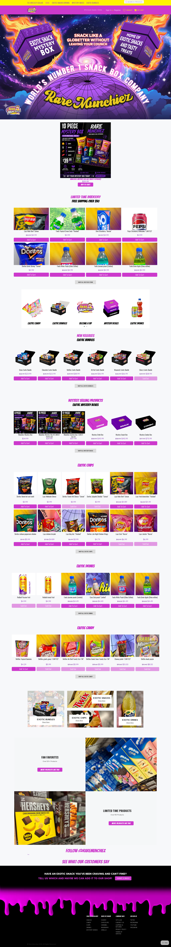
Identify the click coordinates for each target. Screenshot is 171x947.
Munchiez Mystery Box (25, 435)
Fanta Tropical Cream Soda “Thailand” (67, 231)
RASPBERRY (105, 927)
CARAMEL (104, 925)
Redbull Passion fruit (23, 597)
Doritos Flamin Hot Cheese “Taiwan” (73, 496)
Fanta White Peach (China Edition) (67, 266)
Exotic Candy (85, 323)
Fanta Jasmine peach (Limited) (103, 266)
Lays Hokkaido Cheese (49, 496)
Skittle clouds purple (147, 659)
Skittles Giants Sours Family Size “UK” (98, 659)
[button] (84, 326)
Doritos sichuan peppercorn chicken (25, 534)
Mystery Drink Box (97, 435)
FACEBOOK (133, 927)
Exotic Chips (60, 323)
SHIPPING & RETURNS (119, 926)
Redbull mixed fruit (48, 597)
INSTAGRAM (134, 922)
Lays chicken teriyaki (49, 534)
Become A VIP (137, 323)
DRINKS (88, 927)
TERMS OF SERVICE (119, 932)
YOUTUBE (133, 925)
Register (117, 10)
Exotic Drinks (34, 323)
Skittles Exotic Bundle (73, 370)
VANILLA (103, 930)
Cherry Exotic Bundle (145, 370)
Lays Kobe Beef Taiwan (31, 231)
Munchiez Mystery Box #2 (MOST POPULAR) (85, 179)
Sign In (108, 10)
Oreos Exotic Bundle (25, 370)
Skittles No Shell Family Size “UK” (73, 659)
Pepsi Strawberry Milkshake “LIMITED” (139, 231)
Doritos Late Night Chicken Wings (97, 534)
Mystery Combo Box (146, 435)
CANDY (88, 922)
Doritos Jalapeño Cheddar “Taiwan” (97, 496)
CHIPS (88, 925)
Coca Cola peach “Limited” (98, 597)
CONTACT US (120, 922)
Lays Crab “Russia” (121, 534)
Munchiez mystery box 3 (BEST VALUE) (73, 435)
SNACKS (89, 920)
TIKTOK (132, 920)
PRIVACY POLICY (121, 929)
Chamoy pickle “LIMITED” (123, 659)
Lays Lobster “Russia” (145, 534)
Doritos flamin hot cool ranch (25, 496)
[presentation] (18, 311)
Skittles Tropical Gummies (24, 659)
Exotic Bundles (111, 323)
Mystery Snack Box (122, 435)
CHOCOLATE (105, 922)
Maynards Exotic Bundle (121, 370)
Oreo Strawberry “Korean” (103, 231)
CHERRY (103, 920)
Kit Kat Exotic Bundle (97, 370)
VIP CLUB (119, 920)
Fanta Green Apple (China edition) (139, 266)
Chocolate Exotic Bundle (49, 370)
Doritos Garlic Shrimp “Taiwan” (31, 266)
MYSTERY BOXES (92, 930)
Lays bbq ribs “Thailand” (73, 534)
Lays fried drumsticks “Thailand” (146, 496)
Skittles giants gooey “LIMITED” (48, 659)
